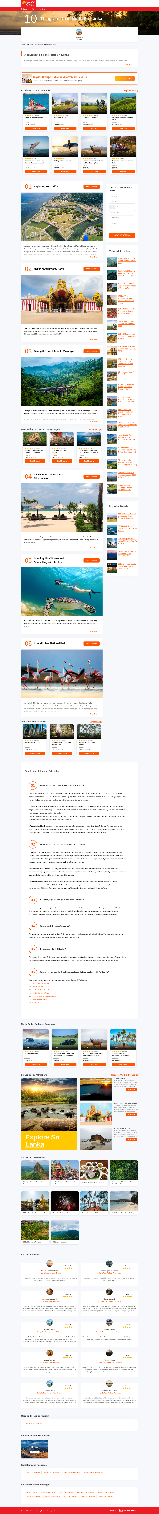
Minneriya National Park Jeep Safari (123, 162)
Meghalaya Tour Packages (71, 1472)
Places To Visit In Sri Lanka (124, 1075)
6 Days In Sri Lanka (37, 986)
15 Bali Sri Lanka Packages (32, 1242)
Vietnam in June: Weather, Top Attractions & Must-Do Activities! (127, 399)
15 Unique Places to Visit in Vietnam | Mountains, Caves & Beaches (125, 362)
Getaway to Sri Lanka (32, 742)
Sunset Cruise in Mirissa (34, 1053)
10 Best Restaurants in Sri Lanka (93, 1183)
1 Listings (34, 1452)
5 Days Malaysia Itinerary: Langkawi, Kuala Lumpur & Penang (127, 462)
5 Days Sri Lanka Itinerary (39, 983)
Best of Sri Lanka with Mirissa (87, 743)
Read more (128, 64)
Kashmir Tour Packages (51, 1472)
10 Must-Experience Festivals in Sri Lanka (64, 1183)
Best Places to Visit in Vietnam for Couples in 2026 (126, 324)
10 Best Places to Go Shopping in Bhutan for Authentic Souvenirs (127, 311)
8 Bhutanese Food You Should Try (127, 373)
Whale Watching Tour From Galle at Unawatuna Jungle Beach (34, 162)
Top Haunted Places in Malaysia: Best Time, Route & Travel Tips (126, 273)
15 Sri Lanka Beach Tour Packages (123, 1213)
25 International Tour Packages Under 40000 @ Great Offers (127, 475)
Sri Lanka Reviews (30, 1254)
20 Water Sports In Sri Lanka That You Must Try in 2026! (127, 541)
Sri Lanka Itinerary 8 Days (39, 993)
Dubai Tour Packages (48, 1492)
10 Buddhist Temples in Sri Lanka (34, 1213)
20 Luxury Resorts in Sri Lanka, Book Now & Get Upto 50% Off (127, 566)
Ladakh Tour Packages (33, 1472)
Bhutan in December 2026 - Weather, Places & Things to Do (127, 286)
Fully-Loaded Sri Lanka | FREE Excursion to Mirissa (88, 451)
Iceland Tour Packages (88, 1496)
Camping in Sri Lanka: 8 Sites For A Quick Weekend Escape (127, 553)
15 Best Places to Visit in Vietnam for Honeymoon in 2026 (127, 336)
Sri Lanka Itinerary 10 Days (91, 1213)
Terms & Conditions (27, 1511)
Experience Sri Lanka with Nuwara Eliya (61, 743)
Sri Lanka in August (59, 1242)
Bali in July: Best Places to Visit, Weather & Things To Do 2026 (127, 387)
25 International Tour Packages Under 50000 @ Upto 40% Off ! (127, 487)
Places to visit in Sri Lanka (34, 1423)
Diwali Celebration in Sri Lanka (63, 1213)
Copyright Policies (53, 1511)
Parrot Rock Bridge (122, 1128)
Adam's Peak (119, 1078)
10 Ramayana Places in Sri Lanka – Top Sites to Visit (123, 1183)
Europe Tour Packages (66, 1492)
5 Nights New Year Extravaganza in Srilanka (121, 1054)
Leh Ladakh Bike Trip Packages (94, 1472)
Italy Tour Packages (70, 1496)
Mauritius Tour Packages (52, 1496)
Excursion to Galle (60, 117)
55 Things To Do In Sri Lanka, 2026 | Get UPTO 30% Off (127, 528)
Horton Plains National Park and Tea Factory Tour (93, 162)
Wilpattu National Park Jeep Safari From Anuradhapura (64, 1054)
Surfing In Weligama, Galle (63, 161)
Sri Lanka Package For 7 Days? (41, 990)
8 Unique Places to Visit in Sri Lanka (33, 1183)
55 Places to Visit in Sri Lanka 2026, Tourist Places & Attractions (127, 516)
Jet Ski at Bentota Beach (34, 117)
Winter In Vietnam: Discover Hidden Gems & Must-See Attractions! (127, 450)
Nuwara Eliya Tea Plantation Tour (122, 119)
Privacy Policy (40, 1511)
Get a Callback (124, 78)
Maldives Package (31, 1492)
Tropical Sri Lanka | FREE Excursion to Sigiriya (34, 451)
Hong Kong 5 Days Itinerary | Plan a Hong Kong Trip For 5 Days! (126, 437)
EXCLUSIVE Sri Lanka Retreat (59, 451)
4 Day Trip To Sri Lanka (38, 1000)
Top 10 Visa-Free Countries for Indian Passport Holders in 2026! (125, 413)
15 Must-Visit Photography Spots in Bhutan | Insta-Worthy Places (126, 299)
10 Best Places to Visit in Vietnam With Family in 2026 (127, 349)
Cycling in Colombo (90, 117)
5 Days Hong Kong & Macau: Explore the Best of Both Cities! (127, 425)
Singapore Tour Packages (106, 1492)
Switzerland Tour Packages (85, 1492)
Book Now (36, 128)
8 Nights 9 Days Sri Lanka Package (43, 996)
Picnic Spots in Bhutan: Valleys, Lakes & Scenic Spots (127, 261)
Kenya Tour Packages (106, 1496)
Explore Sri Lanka (42, 1140)
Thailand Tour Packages (33, 1496)
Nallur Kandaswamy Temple (125, 1103)
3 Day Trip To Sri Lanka (38, 1003)
